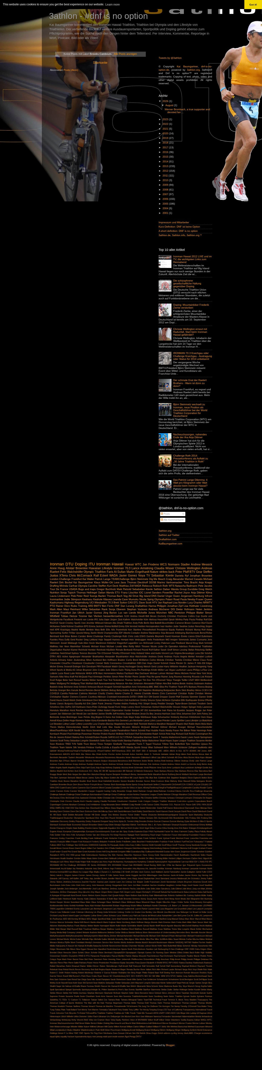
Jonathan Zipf (175, 606)
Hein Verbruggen (137, 639)
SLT (122, 737)
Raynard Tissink (204, 966)
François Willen (64, 842)
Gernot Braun (68, 848)
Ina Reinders (78, 868)
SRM (163, 976)
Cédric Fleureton (161, 804)
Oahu (197, 949)
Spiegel (68, 989)
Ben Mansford (93, 774)
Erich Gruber (133, 828)
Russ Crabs (91, 976)
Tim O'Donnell (159, 680)
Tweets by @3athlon (170, 58)
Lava (187, 720)
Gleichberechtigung (140, 848)
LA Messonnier (195, 905)
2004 (166, 208)
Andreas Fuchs (171, 656)
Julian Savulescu (162, 889)
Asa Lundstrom (187, 767)
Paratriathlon (123, 730)
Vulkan (197, 1020)
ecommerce (207, 1033)
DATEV (133, 697)
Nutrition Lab (151, 949)
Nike (61, 676)
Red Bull (94, 969)
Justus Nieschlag (196, 626)
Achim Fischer (108, 754)
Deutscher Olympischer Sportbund (79, 818)
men (94, 1036)
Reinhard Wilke (79, 609)
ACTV (185, 751)
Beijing (208, 687)
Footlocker (166, 835)
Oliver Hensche (64, 952)
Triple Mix (140, 1013)
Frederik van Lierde (84, 619)
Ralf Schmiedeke (143, 734)
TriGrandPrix (91, 1013)
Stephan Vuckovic (137, 609)
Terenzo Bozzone (88, 653)
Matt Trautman (85, 929)
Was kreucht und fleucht (120, 1023)
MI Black (82, 919)
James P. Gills (105, 875)
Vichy (73, 1020)
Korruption (207, 902)
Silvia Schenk (152, 986)
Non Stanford (134, 629)
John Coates (98, 670)
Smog (197, 986)
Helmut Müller (132, 858)
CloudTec (66, 663)
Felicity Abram (206, 831)
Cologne (147, 801)
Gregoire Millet (124, 851)
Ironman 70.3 (122, 568)
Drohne (150, 821)
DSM (67, 808)
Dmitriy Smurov (147, 700)
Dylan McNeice (163, 700)
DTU (69, 564)
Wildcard (99, 623)
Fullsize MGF (55, 845)
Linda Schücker (110, 912)
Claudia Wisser (164, 568)
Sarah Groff (166, 650)
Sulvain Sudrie (206, 993)
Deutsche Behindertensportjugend (163, 815)
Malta (145, 919)
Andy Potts (138, 623)
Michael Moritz (63, 939)
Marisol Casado (193, 579)
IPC (210, 862)
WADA (113, 575)
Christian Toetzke (173, 660)
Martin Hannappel (101, 926)
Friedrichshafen (152, 842)
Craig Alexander (175, 579)
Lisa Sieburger (182, 912)
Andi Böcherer (135, 761)
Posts (166, 514)
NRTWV (187, 942)
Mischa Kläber (198, 939)
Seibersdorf (171, 983)
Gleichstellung (156, 848)
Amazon (96, 761)
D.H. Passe (186, 804)
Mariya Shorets (151, 922)
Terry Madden (190, 1000)
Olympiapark (131, 952)
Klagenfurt (122, 643)
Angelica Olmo (74, 767)
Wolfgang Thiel (77, 683)
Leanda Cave (120, 599)
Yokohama (107, 1033)
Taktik (80, 744)
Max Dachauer (142, 673)
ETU (117, 592)
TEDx (64, 1000)
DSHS (143, 636)
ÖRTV (138, 1036)
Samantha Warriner (142, 737)
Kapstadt (66, 895)
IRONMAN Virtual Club (122, 865)
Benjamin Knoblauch (121, 774)
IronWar (160, 868)
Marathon (161, 724)
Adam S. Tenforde (152, 754)
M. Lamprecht (206, 915)
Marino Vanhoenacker (169, 582)
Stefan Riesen (56, 993)
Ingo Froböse (116, 868)
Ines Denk (97, 868)
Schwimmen (173, 979)
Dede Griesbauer (84, 700)
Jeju (91, 878)
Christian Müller (95, 798)
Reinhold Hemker (87, 650)
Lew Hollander (63, 912)
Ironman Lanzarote (190, 868)
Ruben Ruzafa (100, 737)
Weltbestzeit (206, 680)
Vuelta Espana (187, 1020)
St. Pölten (102, 989)
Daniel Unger (164, 596)
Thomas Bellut (129, 1003)
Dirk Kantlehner (132, 700)
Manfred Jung (165, 919)
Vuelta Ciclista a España (107, 747)
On (166, 646)
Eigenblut (126, 825)
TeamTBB (147, 1000)
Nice (83, 730)
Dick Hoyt (99, 818)
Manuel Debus (178, 919)
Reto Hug (170, 734)
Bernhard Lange (196, 774)
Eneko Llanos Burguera (62, 703)
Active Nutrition (136, 754)
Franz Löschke (129, 592)
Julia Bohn (140, 889)
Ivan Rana (167, 710)
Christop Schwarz (167, 798)
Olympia (82, 585)
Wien (166, 747)
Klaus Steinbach (113, 902)
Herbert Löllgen (175, 858)
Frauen (74, 842)
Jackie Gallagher (188, 872)
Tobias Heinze (69, 616)
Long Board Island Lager (68, 915)
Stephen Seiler (127, 993)
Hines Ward (69, 862)
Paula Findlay (196, 619)
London (54, 579)
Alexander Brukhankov (92, 656)
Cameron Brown (183, 623)
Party (185, 619)
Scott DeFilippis (200, 979)
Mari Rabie (189, 724)
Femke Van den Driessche (97, 835)
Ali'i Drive (179, 757)
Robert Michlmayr (86, 973)
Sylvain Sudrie (189, 996)
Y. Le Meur (68, 1033)
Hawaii (129, 564)
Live (210, 670)
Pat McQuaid (81, 676)
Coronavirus (116, 663)
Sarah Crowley (66, 623)
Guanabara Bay (138, 851)
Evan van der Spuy (119, 831)
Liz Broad (193, 912)
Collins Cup (194, 616)
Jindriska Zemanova (72, 882)
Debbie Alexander (76, 815)
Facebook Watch (109, 666)
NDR (71, 730)
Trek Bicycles (70, 1013)
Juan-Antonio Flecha (127, 889)
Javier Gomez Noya (132, 575)
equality (63, 1036)
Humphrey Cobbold (145, 862)
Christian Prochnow (177, 616)
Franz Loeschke (191, 838)
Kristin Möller (157, 670)
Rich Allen (156, 969)
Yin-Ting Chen (96, 1033)
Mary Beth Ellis (102, 629)
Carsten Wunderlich (79, 791)
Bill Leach (134, 778)
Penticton (179, 612)
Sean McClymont (85, 983)
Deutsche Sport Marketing (191, 815)
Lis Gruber (136, 912)
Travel (209, 1010)
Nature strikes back (162, 571)
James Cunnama (198, 639)
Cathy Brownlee (118, 791)
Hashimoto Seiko (198, 855)
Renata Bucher (133, 969)
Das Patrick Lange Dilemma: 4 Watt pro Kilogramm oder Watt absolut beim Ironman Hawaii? (190, 483)
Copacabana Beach (203, 801)
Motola (138, 942)
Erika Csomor (156, 828)
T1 (60, 1000)
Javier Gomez (94, 612)
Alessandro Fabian (153, 683)
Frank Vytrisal (163, 838)
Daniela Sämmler (189, 697)
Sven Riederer (57, 744)
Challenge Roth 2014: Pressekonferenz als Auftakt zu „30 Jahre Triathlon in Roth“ (190, 458)
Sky (180, 986)
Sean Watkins (99, 983)
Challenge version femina (128, 794)
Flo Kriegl (114, 835)
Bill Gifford (124, 778)
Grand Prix (66, 851)
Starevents (155, 989)
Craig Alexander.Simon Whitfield (115, 804)
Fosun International (180, 835)
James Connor (78, 875)
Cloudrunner (122, 801)
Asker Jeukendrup (76, 660)
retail (105, 1036)
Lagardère (133, 643)
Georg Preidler (158, 703)
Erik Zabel (92, 703)
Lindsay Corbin (124, 912)
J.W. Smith (125, 872)
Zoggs (154, 1033)
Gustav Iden (169, 851)
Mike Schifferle (161, 939)
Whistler (74, 1026)
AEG (59, 656)
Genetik (157, 845)
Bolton (204, 778)
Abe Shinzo (86, 754)
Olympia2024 (119, 952)
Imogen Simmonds (179, 639)
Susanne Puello (72, 996)
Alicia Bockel (188, 757)
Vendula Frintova (86, 747)
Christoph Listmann (183, 798)
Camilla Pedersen (69, 693)
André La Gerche (188, 764)
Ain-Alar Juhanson (134, 683)
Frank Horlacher (110, 838)
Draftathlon (141, 606)
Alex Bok (167, 683)
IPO (96, 619)
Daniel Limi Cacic (131, 808)
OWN (191, 949)
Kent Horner (158, 899)
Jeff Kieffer (74, 878)
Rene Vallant (145, 969)
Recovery (85, 969)
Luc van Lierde (127, 612)
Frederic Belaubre (99, 842)
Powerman (86, 734)
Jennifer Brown (100, 878)
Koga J (174, 902)
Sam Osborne (60, 979)
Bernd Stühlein (101, 690)
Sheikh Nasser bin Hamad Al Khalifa (110, 986)
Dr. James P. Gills (192, 663)
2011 (166, 175)
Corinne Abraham (69, 804)
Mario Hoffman (137, 922)
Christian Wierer (191, 660)
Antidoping (180, 633)
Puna (137, 963)
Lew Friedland (178, 643)
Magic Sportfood (99, 919)
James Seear (119, 875)
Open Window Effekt (173, 952)
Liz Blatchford (205, 720)
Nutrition (54, 592)
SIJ (150, 976)
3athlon (158, 589)
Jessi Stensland (162, 878)
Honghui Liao (96, 862)
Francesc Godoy (57, 838)
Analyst (104, 761)
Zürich (160, 1033)
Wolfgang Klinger (173, 1030)
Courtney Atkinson (97, 697)
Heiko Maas (86, 858)
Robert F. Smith (57, 973)
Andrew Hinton (173, 764)
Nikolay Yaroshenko (199, 946)
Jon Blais (137, 885)
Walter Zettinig (103, 1023)
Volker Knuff (153, 1020)
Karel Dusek (76, 895)
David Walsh (69, 700)
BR (124, 771)
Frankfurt (76, 579)
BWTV (97, 606)
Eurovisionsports (102, 831)
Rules (74, 606)
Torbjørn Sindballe (113, 744)
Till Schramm (132, 1006)
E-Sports (208, 821)
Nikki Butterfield (169, 946)
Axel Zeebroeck (81, 771)
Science (54, 740)
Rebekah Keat (56, 969)
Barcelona (203, 771)
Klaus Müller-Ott (103, 582)
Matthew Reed (127, 929)
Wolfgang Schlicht (189, 1030)
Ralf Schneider (148, 966)
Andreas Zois (145, 764)
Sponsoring (55, 633)
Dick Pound (110, 818)
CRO (57, 788)
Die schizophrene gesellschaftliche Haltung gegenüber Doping (187, 283)
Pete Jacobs (205, 585)
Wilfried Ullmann (97, 1026)
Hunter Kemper (132, 710)
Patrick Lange (102, 579)
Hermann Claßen (190, 858)
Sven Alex (118, 996)
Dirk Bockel (65, 582)
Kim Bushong (206, 899)
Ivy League (84, 872)
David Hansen (162, 811)
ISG (146, 710)
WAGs (203, 1020)
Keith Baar (113, 899)
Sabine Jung (181, 976)
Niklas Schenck (183, 946)
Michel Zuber (75, 939)
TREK (68, 744)
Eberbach (54, 825)
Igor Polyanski (189, 865)
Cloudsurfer (89, 663)
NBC (170, 612)
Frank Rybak (124, 838)
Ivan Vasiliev (166, 626)
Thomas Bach (115, 596)
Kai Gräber (117, 717)
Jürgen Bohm (107, 892)
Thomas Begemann (113, 1003)
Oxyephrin (73, 956)
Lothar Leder (69, 724)
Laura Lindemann (60, 596)
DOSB (152, 582)
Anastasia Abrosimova (118, 761)
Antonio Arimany (58, 660)
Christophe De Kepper (202, 798)
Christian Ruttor (186, 693)
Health (63, 858)
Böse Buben (71, 636)
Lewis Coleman (77, 912)
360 (133, 751)
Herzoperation (153, 626)
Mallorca (152, 724)
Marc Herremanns (107, 673)
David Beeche (149, 811)
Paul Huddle (152, 730)
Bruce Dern (72, 784)
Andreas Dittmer (173, 761)
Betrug (112, 690)
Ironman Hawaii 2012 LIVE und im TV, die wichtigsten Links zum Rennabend (192, 259)
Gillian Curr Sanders (95, 848)
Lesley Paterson (162, 643)
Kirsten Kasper (56, 902)
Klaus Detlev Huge (66, 720)
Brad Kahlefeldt (105, 781)
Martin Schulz (143, 926)
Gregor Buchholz (106, 589)
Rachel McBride (116, 734)
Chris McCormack (80, 575)
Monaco (53, 942)
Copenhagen (55, 804)
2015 (166, 156)
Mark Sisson (197, 922)
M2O (65, 919)
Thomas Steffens (72, 1006)
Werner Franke (185, 1023)
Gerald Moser (56, 848)
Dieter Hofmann (185, 609)
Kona (94, 720)
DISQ (52, 808)
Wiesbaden (100, 602)
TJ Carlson (73, 1000)
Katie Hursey (77, 899)
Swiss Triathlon (176, 996)
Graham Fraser (205, 848)
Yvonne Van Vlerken (90, 616)
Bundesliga (120, 784)
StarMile (138, 989)
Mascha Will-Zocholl (182, 926)
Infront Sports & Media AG (62, 670)
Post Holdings (74, 734)
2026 (166, 101)
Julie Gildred (176, 889)
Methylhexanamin (57, 936)
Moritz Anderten (128, 942)
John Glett (75, 885)
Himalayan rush (56, 862)
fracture (71, 1036)
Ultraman (102, 1016)
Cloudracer (76, 663)
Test (110, 680)
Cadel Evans (65, 788)
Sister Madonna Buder (168, 986)
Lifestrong (88, 912)
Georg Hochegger (127, 666)
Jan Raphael (165, 602)
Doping (81, 564)
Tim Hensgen (164, 1006)
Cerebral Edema (174, 791)
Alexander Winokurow (85, 757)
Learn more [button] (112, 4)
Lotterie (53, 673)
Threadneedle (120, 1006)
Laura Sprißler (177, 720)
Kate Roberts (169, 895)
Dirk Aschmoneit (161, 818)
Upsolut (79, 633)
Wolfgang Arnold (128, 1030)
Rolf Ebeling (165, 973)
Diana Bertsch (117, 700)
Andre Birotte (147, 761)
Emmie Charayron (58, 828)
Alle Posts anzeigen (125, 54)
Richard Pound (140, 650)
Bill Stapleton (145, 690)
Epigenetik (103, 828)
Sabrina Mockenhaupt (197, 976)
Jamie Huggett (131, 875)
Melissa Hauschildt (158, 619)
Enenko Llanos (91, 828)
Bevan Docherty (158, 616)
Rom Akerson (177, 973)
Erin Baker (183, 828)
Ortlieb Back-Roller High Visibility (197, 952)
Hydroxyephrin (161, 862)
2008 (166, 189)
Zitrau (148, 1033)
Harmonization (166, 855)
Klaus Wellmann (128, 902)
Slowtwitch (94, 740)
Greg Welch (205, 589)
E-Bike (201, 821)
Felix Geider (55, 835)
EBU (183, 700)
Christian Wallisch (123, 798)
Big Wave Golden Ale (110, 778)
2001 (166, 213)
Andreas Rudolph (86, 764)
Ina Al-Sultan (66, 868)
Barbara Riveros (197, 687)
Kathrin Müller (201, 895)
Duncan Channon (161, 821)
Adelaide (164, 754)
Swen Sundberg (155, 996)
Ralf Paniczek (135, 966)
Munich (145, 942)
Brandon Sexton (119, 781)
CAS (130, 602)
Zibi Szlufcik (206, 653)
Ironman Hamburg (173, 868)
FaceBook (68, 619)
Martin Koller (115, 926)
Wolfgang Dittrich (158, 1030)
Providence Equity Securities (122, 963)
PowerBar (167, 592)
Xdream (108, 623)
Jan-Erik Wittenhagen (148, 875)
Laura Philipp (193, 670)
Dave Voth (112, 811)
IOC (141, 592)
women (121, 1036)
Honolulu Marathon (59, 710)
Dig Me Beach (157, 579)
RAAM (159, 963)
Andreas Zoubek (159, 764)
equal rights (55, 1036)
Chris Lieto (133, 636)
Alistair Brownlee (77, 568)
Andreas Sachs (101, 764)
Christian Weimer (203, 693)
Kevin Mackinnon (97, 643)
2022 (166, 124)
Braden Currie (125, 660)
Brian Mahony (171, 781)
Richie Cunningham (198, 734)
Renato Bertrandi (124, 650)
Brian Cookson (157, 781)
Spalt (52, 989)
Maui (66, 609)
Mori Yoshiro (114, 942)
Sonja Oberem (117, 609)
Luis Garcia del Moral (146, 915)
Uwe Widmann (146, 1016)
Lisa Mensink (170, 912)
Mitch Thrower (142, 646)
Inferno (106, 868)
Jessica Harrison (162, 714)
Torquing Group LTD (158, 1010)
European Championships (74, 831)
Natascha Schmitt (100, 946)
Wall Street (79, 1023)
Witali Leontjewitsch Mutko (61, 1030)
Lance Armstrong (142, 568)
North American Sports (117, 949)
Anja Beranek (167, 633)
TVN (74, 744)
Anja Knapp (205, 582)
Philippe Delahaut (201, 959)
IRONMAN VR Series (86, 865)
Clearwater (55, 663)
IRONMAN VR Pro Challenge (63, 865)
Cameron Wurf (199, 623)
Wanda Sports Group (136, 747)
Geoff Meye (167, 845)
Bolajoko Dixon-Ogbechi (190, 778)
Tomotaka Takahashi (108, 1010)
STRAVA (128, 737)
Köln (146, 619)
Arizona (124, 767)
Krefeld (73, 905)
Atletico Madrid (56, 771)
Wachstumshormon (66, 1023)
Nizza (89, 730)
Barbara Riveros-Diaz (188, 771)
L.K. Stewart (183, 905)
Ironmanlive (56, 599)
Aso (210, 767)
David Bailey (137, 811)
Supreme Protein (57, 996)
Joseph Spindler (57, 889)
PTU (88, 956)
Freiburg (133, 703)
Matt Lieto (102, 727)
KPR (57, 629)
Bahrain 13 (131, 771)
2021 (166, 128)
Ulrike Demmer (80, 1016)
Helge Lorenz (127, 707)
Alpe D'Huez (64, 761)
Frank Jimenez (105, 703)
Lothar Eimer (96, 915)
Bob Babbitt (156, 623)
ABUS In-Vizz (176, 751)
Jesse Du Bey (146, 714)
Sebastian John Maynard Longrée (136, 983)
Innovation (127, 868)
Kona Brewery (196, 902)
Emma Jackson (96, 626)
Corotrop (81, 804)
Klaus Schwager (98, 902)
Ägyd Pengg (130, 1036)
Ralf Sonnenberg (173, 966)
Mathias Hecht (198, 926)
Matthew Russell (142, 929)
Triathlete (101, 1013)
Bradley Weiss (194, 690)
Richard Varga (181, 969)
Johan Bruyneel (84, 670)
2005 (166, 203)
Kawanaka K (102, 899)
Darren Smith (205, 697)
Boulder (82, 781)
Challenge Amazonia (203, 791)
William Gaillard (145, 1026)
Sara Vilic (91, 979)
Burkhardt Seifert (151, 784)
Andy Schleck (80, 687)
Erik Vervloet (131, 626)
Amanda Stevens (84, 761)
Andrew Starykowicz (150, 633)
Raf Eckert (130, 734)
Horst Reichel (76, 710)
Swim (165, 996)
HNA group (75, 855)
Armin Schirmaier (136, 767)
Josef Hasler (193, 885)
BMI (147, 616)
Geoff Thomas (178, 845)
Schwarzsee (162, 979)
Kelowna (136, 899)
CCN (183, 784)
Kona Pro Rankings (141, 670)
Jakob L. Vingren (63, 875)
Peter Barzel (72, 959)
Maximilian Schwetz (80, 646)
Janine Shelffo (105, 714)
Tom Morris (82, 1010)
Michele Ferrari (188, 673)
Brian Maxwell (184, 781)
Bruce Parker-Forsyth (87, 784)
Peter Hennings (198, 730)
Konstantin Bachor (106, 720)
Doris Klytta (119, 821)
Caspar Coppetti (95, 791)
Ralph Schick (158, 734)
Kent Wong (169, 899)
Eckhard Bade (65, 825)
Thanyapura (202, 1000)
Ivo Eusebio (179, 710)
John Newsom (98, 885)
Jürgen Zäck (116, 619)
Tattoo (140, 1000)
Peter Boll (83, 959)
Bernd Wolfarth (182, 774)
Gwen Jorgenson (182, 851)
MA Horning (73, 919)
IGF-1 (196, 862)
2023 (166, 119)
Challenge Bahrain (58, 794)
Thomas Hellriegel (86, 592)
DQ (63, 808)
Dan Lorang (127, 606)
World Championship (107, 633)
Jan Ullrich (78, 612)
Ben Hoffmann (110, 660)
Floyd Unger (155, 835)
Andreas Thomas (131, 764)
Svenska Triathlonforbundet (135, 996)
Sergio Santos (195, 983)
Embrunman (193, 825)
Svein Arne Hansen (104, 996)
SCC (128, 976)
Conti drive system (185, 801)
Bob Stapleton (173, 778)
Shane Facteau (87, 986)
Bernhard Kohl (57, 636)
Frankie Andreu (121, 703)
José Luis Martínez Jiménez (104, 889)
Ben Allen (83, 774)
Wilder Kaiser (83, 1026)
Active (65, 656)
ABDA (166, 751)
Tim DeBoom (152, 1006)
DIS (173, 609)
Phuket (63, 734)
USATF (162, 1013)
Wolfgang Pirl (63, 683)
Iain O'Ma (166, 865)
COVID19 (54, 693)
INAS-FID (204, 862)
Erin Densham (89, 666)
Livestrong (206, 606)
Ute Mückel (126, 1016)
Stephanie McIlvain (112, 993)
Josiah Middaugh (69, 643)
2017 (166, 147)
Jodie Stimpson (72, 599)
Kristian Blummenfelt (103, 905)
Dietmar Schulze (146, 818)
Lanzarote (84, 909)
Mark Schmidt (205, 643)
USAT (191, 680)
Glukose (166, 848)
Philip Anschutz (162, 959)
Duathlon (79, 626)
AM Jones (202, 751)
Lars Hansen (118, 909)
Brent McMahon (141, 660)
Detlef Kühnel (67, 626)
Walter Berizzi (91, 1023)
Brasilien (131, 781)
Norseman (98, 730)
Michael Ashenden (125, 936)
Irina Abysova (139, 868)
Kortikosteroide (56, 905)
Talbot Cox (102, 1000)
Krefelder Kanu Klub (85, 905)
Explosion (138, 831)
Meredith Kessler (198, 932)
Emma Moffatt (111, 626)
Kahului (164, 892)
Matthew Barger (99, 929)
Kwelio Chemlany (159, 905)
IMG (167, 639)
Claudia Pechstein (108, 801)
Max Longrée (183, 929)
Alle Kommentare (173, 519)
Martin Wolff (155, 926)
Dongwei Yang (107, 821)
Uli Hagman (202, 1013)
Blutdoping (157, 690)
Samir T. (156, 737)
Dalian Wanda (106, 592)
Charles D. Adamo (131, 693)
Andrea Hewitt (137, 616)
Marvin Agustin (167, 926)
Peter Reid (83, 596)
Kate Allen (83, 643)
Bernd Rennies (86, 690)
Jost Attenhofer (85, 889)
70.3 (110, 602)
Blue (151, 778)
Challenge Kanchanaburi (91, 794)
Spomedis (76, 989)
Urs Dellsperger (113, 1016)
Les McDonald (146, 643)
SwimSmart (65, 653)
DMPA (58, 808)
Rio (210, 734)
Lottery (79, 724)
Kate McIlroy (143, 895)
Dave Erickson (85, 811)
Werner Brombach (170, 1023)
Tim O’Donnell (104, 653)
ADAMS (192, 751)
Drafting (54, 585)
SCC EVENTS (137, 976)
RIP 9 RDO (173, 963)
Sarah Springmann (203, 737)
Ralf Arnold (123, 966)
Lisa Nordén (180, 602)
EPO (86, 626)
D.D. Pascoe (175, 804)
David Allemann (124, 811)
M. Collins (195, 915)
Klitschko (166, 902)
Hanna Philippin (157, 606)
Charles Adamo (114, 693)
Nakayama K (61, 946)
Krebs (66, 905)
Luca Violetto (122, 915)
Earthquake (191, 700)
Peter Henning (109, 959)
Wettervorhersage (62, 1026)
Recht (71, 969)
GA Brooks (83, 845)
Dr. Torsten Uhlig (131, 821)
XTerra (63, 575)
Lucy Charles (194, 602)
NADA (137, 585)
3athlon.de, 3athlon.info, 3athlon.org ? (180, 235)
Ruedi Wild (67, 976)
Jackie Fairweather (171, 872)
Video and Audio (153, 653)
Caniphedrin (186, 788)
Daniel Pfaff (174, 697)
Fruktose (164, 842)
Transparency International (194, 1010)
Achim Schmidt (122, 754)
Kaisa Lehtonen (190, 892)
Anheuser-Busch (95, 687)
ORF (186, 949)
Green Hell (100, 851)
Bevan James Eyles (91, 778)
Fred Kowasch (84, 842)
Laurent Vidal (153, 909)
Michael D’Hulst (168, 936)
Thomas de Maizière (104, 1006)
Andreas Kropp (71, 764)
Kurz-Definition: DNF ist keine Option (179, 226)
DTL (135, 602)
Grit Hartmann (79, 707)
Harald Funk (114, 707)
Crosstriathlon (129, 663)
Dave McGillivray (100, 811)
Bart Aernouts (192, 633)
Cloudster (133, 801)
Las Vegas (170, 670)
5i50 (143, 751)
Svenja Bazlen (98, 596)
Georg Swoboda (193, 845)
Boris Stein (181, 690)
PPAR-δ (81, 956)
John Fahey (202, 714)
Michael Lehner (157, 673)
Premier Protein (100, 734)
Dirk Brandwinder (176, 818)
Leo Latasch (198, 909)
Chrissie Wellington (187, 568)
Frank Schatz (137, 838)
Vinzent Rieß (82, 1020)
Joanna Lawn (103, 882)
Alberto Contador (131, 633)
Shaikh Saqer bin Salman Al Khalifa (65, 986)
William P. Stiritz (159, 1026)
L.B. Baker (172, 905)
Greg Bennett (111, 851)
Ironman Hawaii (110, 564)
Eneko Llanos (188, 636)
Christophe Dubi (57, 801)
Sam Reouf (72, 979)
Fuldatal (208, 842)
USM (167, 1013)
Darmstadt (189, 808)
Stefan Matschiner (150, 740)
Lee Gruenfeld (180, 909)
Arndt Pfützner (150, 767)
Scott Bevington (186, 979)
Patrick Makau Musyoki (135, 956)
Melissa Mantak (128, 932)
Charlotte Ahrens (150, 693)
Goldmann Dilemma (178, 848)
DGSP (209, 804)
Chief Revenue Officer (197, 794)
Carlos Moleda (157, 660)
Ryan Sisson (103, 976)
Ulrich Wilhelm (67, 1016)
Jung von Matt (198, 889)
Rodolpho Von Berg (126, 973)
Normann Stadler (179, 564)
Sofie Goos (105, 740)
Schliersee (151, 979)
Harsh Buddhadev (182, 855)
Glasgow (128, 848)
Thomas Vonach (88, 1006)
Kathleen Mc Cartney (185, 895)
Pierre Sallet (73, 963)
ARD (90, 606)
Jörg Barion (110, 612)
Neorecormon (115, 946)
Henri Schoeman (143, 707)
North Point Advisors (136, 949)
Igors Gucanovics (204, 865)
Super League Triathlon (184, 740)
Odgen (203, 949)
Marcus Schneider (66, 922)
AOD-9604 (75, 754)
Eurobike (193, 589)
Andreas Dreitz (155, 656)
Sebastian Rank (98, 609)
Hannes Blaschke (124, 855)
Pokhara (82, 963)
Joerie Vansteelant (168, 882)
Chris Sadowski (81, 798)
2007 (166, 194)
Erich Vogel (144, 828)
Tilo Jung (142, 1006)
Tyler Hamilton (193, 744)
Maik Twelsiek (140, 724)
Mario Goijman (109, 922)
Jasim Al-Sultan (177, 875)
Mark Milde (187, 922)
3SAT (138, 751)
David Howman (172, 636)
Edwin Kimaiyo (115, 825)
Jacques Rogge (194, 710)
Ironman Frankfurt (60, 612)
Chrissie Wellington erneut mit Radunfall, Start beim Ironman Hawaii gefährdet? (190, 332)
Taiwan (94, 1000)
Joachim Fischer (88, 882)
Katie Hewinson (64, 899)
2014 (166, 161)
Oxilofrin (64, 956)
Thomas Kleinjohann (172, 1003)
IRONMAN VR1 (104, 865)
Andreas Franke (57, 764)
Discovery (64, 821)
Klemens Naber (83, 720)
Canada (107, 788)
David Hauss (56, 700)
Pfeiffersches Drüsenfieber (143, 959)
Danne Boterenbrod (175, 808)
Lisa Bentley (146, 912)
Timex (100, 744)
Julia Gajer (104, 619)
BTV (192, 571)
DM (150, 697)
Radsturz (208, 963)
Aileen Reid (186, 754)
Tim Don (147, 680)
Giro (62, 707)
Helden (141, 626)
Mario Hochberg (123, 922)
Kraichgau (65, 629)
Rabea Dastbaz (186, 963)
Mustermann (161, 942)
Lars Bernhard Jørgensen (100, 909)
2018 (166, 142)
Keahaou (87, 599)
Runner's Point (79, 976)
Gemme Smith (148, 845)
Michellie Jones (146, 612)
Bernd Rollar (206, 633)
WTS (171, 585)
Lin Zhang (98, 912)
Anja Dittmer (198, 592)
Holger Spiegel (188, 707)
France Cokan (205, 835)
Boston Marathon (71, 781)
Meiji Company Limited (72, 932)
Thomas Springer (133, 680)
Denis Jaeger (101, 815)
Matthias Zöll (126, 585)
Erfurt (198, 636)
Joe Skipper (138, 882)
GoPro (68, 707)
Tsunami (149, 1013)
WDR (122, 747)
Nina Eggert (81, 949)
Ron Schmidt (86, 737)
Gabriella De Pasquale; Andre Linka (114, 845)
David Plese (186, 811)
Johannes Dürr (189, 714)
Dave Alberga (201, 808)
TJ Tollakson (84, 1000)
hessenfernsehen (113, 616)
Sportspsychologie (90, 989)
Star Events (129, 989)
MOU (89, 919)
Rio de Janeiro (57, 737)
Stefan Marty (206, 989)
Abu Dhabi (96, 754)
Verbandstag (55, 1020)
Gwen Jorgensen (183, 596)
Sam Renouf (75, 680)
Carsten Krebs (62, 791)
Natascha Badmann (186, 585)
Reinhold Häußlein (106, 650)
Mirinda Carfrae (68, 585)
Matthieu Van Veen (59, 646)
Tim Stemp (175, 1006)
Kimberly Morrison (180, 717)
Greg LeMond (90, 639)
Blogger (170, 1045)
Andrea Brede (179, 683)
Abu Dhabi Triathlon (122, 623)
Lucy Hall (133, 915)
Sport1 (77, 623)
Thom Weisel (89, 744)
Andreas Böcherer (158, 609)
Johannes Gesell (199, 882)
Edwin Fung (103, 825)
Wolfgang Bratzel (143, 1030)
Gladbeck (119, 848)
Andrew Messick (201, 564)
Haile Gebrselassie (89, 855)
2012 (166, 170)
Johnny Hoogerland (113, 885)
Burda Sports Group (134, 784)
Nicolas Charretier (129, 946)
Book (60, 781)
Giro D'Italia (110, 848)
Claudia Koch (79, 801)
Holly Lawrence (204, 707)
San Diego (81, 979)
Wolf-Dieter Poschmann (110, 1030)
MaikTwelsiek (123, 919)
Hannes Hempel (120, 639)
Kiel (188, 899)
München (161, 612)
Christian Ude (109, 798)
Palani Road (172, 599)
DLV (146, 697)
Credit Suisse (147, 804)
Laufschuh (181, 670)
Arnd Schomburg (140, 687)
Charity (101, 693)
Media (59, 932)
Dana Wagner (117, 808)
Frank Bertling (81, 838)
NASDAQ (179, 942)
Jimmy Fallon (206, 878)
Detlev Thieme (140, 815)
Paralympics (105, 956)
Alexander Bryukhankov (117, 656)
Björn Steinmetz (139, 579)
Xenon (60, 1033)
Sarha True (142, 979)
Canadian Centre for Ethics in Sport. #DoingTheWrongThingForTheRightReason (146, 788)
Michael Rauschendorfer (199, 727)
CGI (210, 690)
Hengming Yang (204, 666)
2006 (166, 199)
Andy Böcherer (65, 687)
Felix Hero (65, 835)
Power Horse (92, 963)
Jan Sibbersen (65, 714)
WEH (197, 680)
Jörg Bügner (97, 717)
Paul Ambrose (153, 956)
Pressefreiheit (149, 629)
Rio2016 (54, 623)
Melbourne (102, 932)
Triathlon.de (119, 1013)
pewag (99, 1036)
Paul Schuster (180, 956)
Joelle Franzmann (152, 882)
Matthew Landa (113, 929)
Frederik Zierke (115, 842)
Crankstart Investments (118, 697)
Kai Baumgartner (187, 66)
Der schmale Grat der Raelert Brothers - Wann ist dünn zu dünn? (190, 383)
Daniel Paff (161, 808)
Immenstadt (55, 868)
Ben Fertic (108, 606)
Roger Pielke (141, 973)
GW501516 (93, 845)
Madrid (74, 629)
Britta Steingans (198, 781)
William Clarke (133, 1026)
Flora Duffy (64, 639)
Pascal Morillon (118, 956)
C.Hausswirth (165, 784)
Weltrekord (157, 1023)
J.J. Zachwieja (114, 872)
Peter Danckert (95, 959)
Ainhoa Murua (198, 754)
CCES (205, 690)
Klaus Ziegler (156, 902)
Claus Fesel (206, 660)
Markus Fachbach (125, 673)
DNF (117, 606)
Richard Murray (193, 629)
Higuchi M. (207, 858)
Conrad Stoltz (102, 663)
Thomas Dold (143, 1003)
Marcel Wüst (200, 919)
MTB (95, 673)
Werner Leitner (198, 1023)
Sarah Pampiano (103, 979)
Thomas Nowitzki (57, 1006)
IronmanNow (155, 710)
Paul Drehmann (166, 956)
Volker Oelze (164, 1020)
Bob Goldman (160, 778)
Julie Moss (187, 889)
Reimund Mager (119, 969)
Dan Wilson (105, 808)
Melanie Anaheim (90, 932)
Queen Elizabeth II (148, 963)
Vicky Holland (137, 653)
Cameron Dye (84, 788)
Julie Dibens (112, 670)
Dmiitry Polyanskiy (77, 821)
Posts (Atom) (71, 70)
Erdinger (77, 666)
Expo (145, 831)
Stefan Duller (166, 989)
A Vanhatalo (152, 751)
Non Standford (100, 949)
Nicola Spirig (146, 599)
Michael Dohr (155, 936)
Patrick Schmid (138, 730)
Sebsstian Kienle (158, 983)
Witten (53, 683)
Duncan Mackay (177, 821)
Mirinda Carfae (185, 939)
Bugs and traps (87, 589)
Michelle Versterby (116, 939)
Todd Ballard (71, 1010)
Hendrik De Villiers (146, 858)
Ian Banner (177, 865)
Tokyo (169, 680)
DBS (139, 663)
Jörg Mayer (95, 892)
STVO (173, 976)
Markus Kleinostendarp (69, 727)
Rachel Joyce (182, 592)
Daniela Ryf (182, 575)
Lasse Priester (163, 720)
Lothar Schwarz (109, 915)
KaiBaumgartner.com (170, 543)
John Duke (66, 885)
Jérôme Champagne (68, 892)
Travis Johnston (57, 1013)
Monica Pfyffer (64, 942)
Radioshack (198, 963)
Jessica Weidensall (178, 878)
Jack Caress (144, 872)
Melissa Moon (141, 932)
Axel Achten (68, 771)
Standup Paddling (132, 740)
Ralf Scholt (160, 966)
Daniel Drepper (160, 697)
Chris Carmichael (168, 693)
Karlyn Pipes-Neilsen (128, 895)
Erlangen (193, 828)
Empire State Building (75, 828)
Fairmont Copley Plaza (189, 831)
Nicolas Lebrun (144, 946)
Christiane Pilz (137, 798)
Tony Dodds (123, 1010)
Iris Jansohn (150, 868)
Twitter (184, 680)
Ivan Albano (73, 872)
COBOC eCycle (193, 784)
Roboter (114, 973)
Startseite (100, 62)
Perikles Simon (110, 676)
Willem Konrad (120, 1026)
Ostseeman (55, 956)
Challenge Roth (119, 636)
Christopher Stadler (59, 697)
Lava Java (120, 582)
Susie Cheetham (87, 996)
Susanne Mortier (204, 740)
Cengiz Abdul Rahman (136, 791)
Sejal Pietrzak (183, 983)
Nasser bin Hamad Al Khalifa (80, 946)
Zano (115, 1033)
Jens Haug (132, 878)
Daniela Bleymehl (155, 636)
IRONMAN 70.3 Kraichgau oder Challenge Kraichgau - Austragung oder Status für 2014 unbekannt (192, 356)
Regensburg (82, 602)
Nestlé (77, 730)
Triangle (177, 680)
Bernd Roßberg (168, 774)
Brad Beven (92, 781)
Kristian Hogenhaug (121, 905)
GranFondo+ (55, 851)
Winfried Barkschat (179, 1026)
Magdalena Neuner (123, 724)
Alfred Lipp (156, 757)
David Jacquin (174, 811)
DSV (72, 808)
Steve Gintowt (155, 993)
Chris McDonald (67, 798)
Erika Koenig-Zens (170, 828)
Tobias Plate (60, 1010)
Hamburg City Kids (107, 855)
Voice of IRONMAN (138, 1020)
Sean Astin (72, 983)
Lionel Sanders (152, 592)
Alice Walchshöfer (138, 656)
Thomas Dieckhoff (137, 582)
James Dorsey (92, 875)
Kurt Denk (112, 585)
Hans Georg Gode (151, 855)
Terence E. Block (175, 1000)
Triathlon (109, 1013)
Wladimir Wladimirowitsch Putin (86, 1030)
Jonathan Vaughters (166, 885)
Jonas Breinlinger (68, 717)
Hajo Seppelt (104, 639)
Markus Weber (86, 926)
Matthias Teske (170, 929)
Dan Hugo (147, 663)
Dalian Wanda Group (175, 589)
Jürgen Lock (129, 892)
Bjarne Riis (143, 778)
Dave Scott (145, 602)
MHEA (89, 673)
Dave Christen (63, 811)
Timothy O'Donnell (121, 653)
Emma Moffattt (205, 825)
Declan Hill (89, 815)
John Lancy (86, 885)
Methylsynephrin (91, 936)
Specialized (60, 989)
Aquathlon (126, 687)
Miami (100, 936)
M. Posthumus (56, 919)
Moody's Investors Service (97, 942)
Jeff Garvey (63, 878)
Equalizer (112, 828)
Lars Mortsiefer (136, 720)
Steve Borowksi (141, 993)
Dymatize (175, 700)
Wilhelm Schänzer (179, 747)
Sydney (75, 653)
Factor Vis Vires (172, 831)
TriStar (72, 633)
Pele (73, 596)
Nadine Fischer (199, 942)
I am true (185, 862)
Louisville (87, 724)
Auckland (97, 660)
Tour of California (174, 1010)
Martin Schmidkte (128, 926)
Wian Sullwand (155, 747)
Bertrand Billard (74, 778)
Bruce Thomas (103, 784)
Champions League (148, 794)
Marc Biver (189, 919)
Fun (63, 845)
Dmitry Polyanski (93, 821)
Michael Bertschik (141, 936)
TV (148, 575)
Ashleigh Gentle (201, 767)
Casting (107, 791)
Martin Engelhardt (138, 571)
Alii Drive (133, 596)
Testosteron (118, 680)
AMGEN (66, 754)
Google (195, 848)
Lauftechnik (129, 909)
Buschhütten (168, 623)
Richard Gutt (182, 734)
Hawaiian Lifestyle (100, 568)
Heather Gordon (73, 858)
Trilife (127, 1013)
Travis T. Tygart (143, 744)
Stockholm (194, 993)
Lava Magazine (166, 909)
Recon (78, 969)
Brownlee (63, 784)
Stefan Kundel (194, 989)
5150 (126, 616)
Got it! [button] (253, 4)
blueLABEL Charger (192, 1033)
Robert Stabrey (72, 737)
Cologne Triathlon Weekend (163, 801)
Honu (105, 862)
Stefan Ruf (67, 993)
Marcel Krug (192, 643)
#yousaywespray (107, 683)
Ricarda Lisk (198, 676)
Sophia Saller (206, 986)
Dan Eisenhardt (92, 808)
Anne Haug (57, 568)
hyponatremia (81, 1036)
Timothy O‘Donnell (188, 1006)
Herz (200, 858)
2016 (166, 152)
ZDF (121, 633)
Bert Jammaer (60, 778)
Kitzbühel (111, 643)
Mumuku (133, 599)
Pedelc (203, 956)
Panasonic (95, 956)
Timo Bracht (190, 582)
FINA (150, 831)
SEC (146, 976)
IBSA (191, 862)
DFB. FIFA (201, 804)
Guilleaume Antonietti (154, 851)
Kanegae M (57, 895)
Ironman (57, 564)
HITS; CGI (65, 855)
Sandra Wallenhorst (170, 737)
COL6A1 (204, 784)
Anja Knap (100, 767)
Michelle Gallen (100, 939)
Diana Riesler (176, 663)
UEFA (155, 1013)
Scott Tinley (64, 740)
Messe (209, 932)
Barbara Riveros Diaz (169, 771)
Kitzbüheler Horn (197, 717)
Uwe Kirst (135, 1016)
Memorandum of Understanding (162, 932)
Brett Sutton (120, 602)
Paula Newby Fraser (169, 730)
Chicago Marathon (179, 794)
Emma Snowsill (64, 666)
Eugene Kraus (56, 831)
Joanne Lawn (115, 882)
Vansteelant (176, 1016)
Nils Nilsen (71, 949)
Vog (125, 596)
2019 (166, 138)
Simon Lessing (180, 650)
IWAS (159, 865)
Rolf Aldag (207, 629)
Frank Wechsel (176, 838)
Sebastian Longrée (79, 740)
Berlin (147, 623)
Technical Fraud (160, 1000)
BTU (186, 687)
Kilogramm (195, 899)
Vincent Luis (167, 653)
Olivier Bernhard (105, 952)
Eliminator (167, 825)
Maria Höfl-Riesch (82, 922)
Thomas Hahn (156, 1003)
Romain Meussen (191, 973)
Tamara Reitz (114, 1000)
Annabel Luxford (204, 656)
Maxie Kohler (196, 929)
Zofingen (192, 747)
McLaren (126, 727)
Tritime (165, 744)
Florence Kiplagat (126, 835)
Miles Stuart (173, 939)
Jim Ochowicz (193, 878)
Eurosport (90, 831)
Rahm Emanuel (72, 966)
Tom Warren (93, 1010)
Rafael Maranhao (57, 966)
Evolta (131, 831)
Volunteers (175, 1020)
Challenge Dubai (73, 794)
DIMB (140, 697)
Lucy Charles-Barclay (103, 724)
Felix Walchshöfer (71, 571)
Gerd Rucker (76, 639)
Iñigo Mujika (94, 872)
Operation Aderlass (178, 646)
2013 (166, 166)
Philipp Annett (187, 959)
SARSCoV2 (113, 737)
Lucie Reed (63, 673)
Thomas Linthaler (189, 1003)
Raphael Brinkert (189, 966)
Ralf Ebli (208, 619)
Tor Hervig (144, 1010)
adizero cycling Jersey (173, 1033)
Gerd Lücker (157, 666)
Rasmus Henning (182, 676)
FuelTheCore (187, 842)
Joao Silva (176, 714)
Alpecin (73, 761)
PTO (52, 606)
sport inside (112, 1036)
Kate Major (129, 717)
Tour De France (59, 589)
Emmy (122, 626)
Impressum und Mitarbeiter (174, 222)
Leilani (189, 909)
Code (140, 801)
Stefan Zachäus (80, 993)
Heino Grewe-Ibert (100, 858)
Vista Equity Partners (120, 1020)
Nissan (90, 949)
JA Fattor (134, 872)
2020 (166, 133)
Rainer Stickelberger (109, 966)
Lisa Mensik (158, 912)
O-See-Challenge (176, 949)
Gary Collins (135, 845)
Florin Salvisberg (142, 835)
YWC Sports (84, 1033)
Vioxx (107, 1020)
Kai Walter (88, 579)
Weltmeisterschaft (144, 1023)
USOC (173, 1013)
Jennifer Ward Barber (117, 878)
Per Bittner (185, 730)
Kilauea (107, 599)
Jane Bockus (164, 875)
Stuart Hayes (166, 740)
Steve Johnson (168, 993)
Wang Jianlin (90, 633)
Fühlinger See (72, 845)
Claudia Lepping (93, 801)
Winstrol (208, 1026)
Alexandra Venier (123, 757)
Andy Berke (202, 764)
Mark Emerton (164, 922)
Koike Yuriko (183, 902)
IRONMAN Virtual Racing (144, 865)
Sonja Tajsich (67, 592)
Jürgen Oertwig (142, 892)
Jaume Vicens (191, 875)
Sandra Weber (89, 680)
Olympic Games (144, 952)
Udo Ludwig (191, 1013)
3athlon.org (193, 70)
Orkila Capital (110, 730)
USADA (73, 589)
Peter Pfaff (182, 571)
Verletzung (66, 1020)
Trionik (133, 1013)
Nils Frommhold (119, 629)
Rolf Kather (154, 650)
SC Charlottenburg (117, 976)
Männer (171, 942)
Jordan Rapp (181, 885)
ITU (92, 564)
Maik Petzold (124, 589)
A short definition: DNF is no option (178, 231)
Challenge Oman (109, 794)
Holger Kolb (85, 862)
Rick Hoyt (192, 969)
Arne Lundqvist (173, 767)
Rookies (203, 973)
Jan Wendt (77, 714)
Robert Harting (71, 973)
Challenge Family (102, 636)
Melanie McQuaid (141, 727)
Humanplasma (130, 862)
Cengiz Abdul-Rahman (156, 791)
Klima (209, 592)
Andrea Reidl (159, 761)
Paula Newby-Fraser (192, 599)
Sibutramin (141, 986)
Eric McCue (122, 828)
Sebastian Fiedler (113, 983)
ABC (160, 751)
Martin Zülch (89, 727)
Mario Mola (200, 724)
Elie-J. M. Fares (155, 825)
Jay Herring (203, 875)
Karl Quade (113, 895)
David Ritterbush (199, 811)
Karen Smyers (101, 895)
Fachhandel (159, 831)
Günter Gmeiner (197, 851)
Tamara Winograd (129, 1000)
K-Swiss (107, 717)
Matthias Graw (156, 929)
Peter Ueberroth (123, 959)
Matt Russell (72, 929)
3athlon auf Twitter (169, 535)
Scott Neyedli (61, 983)
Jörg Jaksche (84, 892)
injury (89, 1036)
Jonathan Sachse (149, 885)
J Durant (103, 872)
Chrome (68, 801)
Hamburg (198, 596)
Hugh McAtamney (116, 862)
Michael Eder (181, 936)
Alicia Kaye (200, 757)
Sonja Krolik (117, 740)
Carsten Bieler (85, 636)
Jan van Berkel (90, 714)
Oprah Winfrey (176, 619)
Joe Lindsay (127, 882)
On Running (158, 952)
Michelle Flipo (88, 939)
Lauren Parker (141, 909)
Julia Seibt (150, 889)
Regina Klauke (105, 969)
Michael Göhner (159, 727)
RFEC (165, 963)
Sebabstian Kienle (142, 589)
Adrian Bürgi (174, 754)
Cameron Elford (97, 788)
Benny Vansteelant (139, 774)
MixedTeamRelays (59, 730)
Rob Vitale (207, 969)
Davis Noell (61, 815)
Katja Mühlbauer (143, 717)
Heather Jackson (187, 666)
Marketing (62, 926)
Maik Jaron (111, 919)
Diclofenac (120, 818)
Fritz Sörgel (144, 703)
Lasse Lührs (149, 720)
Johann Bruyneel (184, 882)
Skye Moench (189, 986)
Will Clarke (108, 1026)
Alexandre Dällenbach (141, 757)
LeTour (204, 670)
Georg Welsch (144, 666)
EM (203, 663)
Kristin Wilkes (136, 905)
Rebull (65, 969)
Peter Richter (125, 676)
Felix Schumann (78, 835)
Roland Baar (153, 973)
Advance (120, 683)
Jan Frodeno (151, 564)
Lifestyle (194, 720)
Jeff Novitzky (119, 714)
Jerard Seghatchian (146, 878)
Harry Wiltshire (171, 666)
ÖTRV (53, 656)
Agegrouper (75, 656)
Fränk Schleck (174, 842)
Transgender (129, 744)
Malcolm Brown (135, 919)
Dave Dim (74, 811)
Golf (189, 848)
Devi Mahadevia (101, 700)
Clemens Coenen (78, 697)
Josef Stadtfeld (205, 885)
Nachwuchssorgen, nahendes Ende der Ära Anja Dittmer (190, 436)
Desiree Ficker (126, 815)
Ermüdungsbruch (204, 828)
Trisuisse (156, 744)
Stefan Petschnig (196, 650)
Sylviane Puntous (204, 996)
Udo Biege (180, 1013)
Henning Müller (161, 858)
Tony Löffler (134, 1010)
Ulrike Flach (93, 1016)
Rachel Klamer (70, 650)
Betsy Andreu (123, 690)
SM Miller (156, 976)
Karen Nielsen (88, 895)
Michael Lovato (114, 646)
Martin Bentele (86, 629)
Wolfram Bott (92, 683)
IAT (141, 710)
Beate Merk (62, 774)
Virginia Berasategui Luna (187, 653)
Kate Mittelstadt (156, 895)
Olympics (159, 599)
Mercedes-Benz (183, 932)
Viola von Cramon (96, 1020)
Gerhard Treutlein (197, 703)
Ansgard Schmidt (112, 687)
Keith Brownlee (125, 899)
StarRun (146, 989)
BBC (151, 687)
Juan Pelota (84, 717)
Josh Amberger (71, 889)
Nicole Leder (157, 646)
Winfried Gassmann (196, 1026)
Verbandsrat (207, 1016)
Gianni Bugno (80, 848)
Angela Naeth (61, 767)
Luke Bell (177, 915)
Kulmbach (147, 905)
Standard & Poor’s (116, 989)
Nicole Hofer (156, 946)
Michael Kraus (98, 646)
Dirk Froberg (202, 818)
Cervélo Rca (188, 791)
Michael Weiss (173, 673)
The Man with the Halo (94, 1003)
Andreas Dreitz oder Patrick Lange (196, 761)
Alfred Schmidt (167, 757)
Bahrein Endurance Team (147, 771)
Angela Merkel (187, 656)
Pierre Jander (139, 676)
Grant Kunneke (89, 851)
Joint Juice (127, 885)
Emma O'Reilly (205, 700)
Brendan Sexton (143, 781)
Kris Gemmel (121, 720)
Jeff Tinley (84, 878)
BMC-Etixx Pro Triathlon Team (168, 687)
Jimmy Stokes (56, 882)
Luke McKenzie (77, 673)
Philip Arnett (175, 959)
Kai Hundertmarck (175, 892)
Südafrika (54, 1000)
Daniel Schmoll (161, 663)
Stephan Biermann (95, 993)
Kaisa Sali (202, 892)
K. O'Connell (154, 892)
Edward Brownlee (89, 825)
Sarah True (102, 680)
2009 (166, 185)
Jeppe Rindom (132, 714)
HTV (154, 602)
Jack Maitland (157, 872)
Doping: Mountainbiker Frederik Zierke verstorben (191, 306)
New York (201, 673)
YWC (76, 1033)
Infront (208, 596)
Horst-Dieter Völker (93, 710)
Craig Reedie (135, 804)
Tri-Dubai (81, 1013)
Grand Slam (76, 851)
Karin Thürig (125, 670)
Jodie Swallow (180, 626)
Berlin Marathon (154, 774)
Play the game (154, 676)
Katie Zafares (90, 899)
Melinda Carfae (114, 932)
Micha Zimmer (110, 936)
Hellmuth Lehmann (117, 858)
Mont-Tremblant (77, 942)
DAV (194, 804)
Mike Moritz (140, 939)
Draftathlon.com (168, 539)
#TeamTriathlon (104, 751)
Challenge (65, 579)
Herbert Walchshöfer (162, 707)
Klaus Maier (85, 902)
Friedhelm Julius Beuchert (133, 842)
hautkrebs (202, 747)
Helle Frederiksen (156, 639)
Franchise (70, 838)
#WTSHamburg (118, 751)
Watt (134, 1023)
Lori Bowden (56, 724)
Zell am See (130, 1033)
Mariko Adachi (96, 922)
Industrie (88, 868)
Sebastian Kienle (162, 575)
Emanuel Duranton (180, 825)
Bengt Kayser (106, 774)
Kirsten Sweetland (71, 902)
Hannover (137, 855)
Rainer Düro (63, 606)
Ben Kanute (72, 690)
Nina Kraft (69, 676)
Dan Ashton (80, 808)
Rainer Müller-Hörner (89, 966)
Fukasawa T (199, 842)
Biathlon (134, 690)
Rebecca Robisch (152, 585)
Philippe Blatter (195, 612)
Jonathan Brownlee (201, 575)
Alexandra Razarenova (105, 757)
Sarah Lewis (187, 737)
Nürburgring (163, 949)
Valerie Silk (71, 747)
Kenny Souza (146, 899)
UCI (91, 602)
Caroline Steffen (97, 585)
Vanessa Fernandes (162, 1016)
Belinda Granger (58, 690)
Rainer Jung (167, 676)
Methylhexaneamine (74, 936)
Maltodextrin (153, 919)
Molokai (209, 939)
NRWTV (207, 602)
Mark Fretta (176, 922)
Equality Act (80, 703)
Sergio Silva (207, 983)
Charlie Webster (164, 794)
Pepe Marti (61, 959)
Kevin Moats (180, 899)
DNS (153, 596)
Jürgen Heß (118, 892)
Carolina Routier (199, 788)
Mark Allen (56, 609)
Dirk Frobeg (190, 818)
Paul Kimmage (95, 676)
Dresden (143, 821)
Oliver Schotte (91, 952)
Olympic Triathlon (95, 571)
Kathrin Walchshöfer (133, 619)
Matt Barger (61, 929)
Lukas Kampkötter (164, 915)
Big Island (145, 596)
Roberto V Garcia (102, 973)
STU (168, 976)
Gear (199, 571)
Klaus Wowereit (143, 902)
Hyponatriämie (174, 862)
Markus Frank (73, 926)
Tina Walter (202, 1006)
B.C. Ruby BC (95, 771)
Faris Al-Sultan (116, 571)
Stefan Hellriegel (180, 989)
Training (82, 606)
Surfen (65, 633)
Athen (89, 660)
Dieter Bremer (132, 818)
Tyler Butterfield (177, 744)
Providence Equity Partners (170, 629)
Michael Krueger (177, 727)
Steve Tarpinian (182, 993)
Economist (76, 825)
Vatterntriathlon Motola (191, 1016)
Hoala (77, 862)
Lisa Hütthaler (191, 606)
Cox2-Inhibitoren (93, 804)
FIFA (99, 666)
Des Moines (113, 815)
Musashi (152, 942)
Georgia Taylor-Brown (177, 703)
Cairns (74, 788)
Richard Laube (167, 969)
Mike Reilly (128, 646)
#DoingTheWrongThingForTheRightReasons (77, 751)
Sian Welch (131, 986)
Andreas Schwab (116, 764)
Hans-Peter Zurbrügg (96, 707)
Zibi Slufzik (140, 1033)
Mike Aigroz (129, 939)
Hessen (177, 707)
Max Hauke (114, 727)
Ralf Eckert (101, 575)
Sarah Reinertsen (118, 979)
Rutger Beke (62, 680)
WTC (138, 564)
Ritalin (200, 969)
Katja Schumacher (161, 717)
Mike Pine (150, 939)
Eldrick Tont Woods (138, 825)
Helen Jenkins (204, 609)
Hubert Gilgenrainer (114, 710)
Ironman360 (63, 872)
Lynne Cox (186, 915)
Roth (165, 585)
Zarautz (121, 1033)
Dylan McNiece (191, 821)
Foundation (194, 835)
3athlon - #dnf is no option (98, 16)
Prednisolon (104, 963)
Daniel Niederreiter (148, 808)
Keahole (97, 599)
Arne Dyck (161, 767)
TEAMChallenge (120, 579)
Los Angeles (85, 915)
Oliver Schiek (78, 952)
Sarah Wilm (131, 979)
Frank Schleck (149, 838)
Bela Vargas (73, 774)
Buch (113, 784)
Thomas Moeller (205, 1003)
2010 (166, 180)
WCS (163, 564)
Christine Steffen (151, 798)
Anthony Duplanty (113, 767)
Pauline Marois (193, 956)
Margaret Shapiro (174, 724)
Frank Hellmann (95, 838)
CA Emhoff (176, 784)
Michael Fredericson (196, 936)
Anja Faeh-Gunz (88, 767)
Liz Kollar (203, 912)
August (169, 105)
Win (168, 1026)
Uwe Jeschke (87, 623)
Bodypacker (169, 690)
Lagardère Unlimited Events (67, 909)
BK (103, 771)
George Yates (206, 845)
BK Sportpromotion (114, 771)
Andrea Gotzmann (195, 683)
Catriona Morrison (88, 693)
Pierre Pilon (63, 963)
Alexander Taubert (67, 757)
